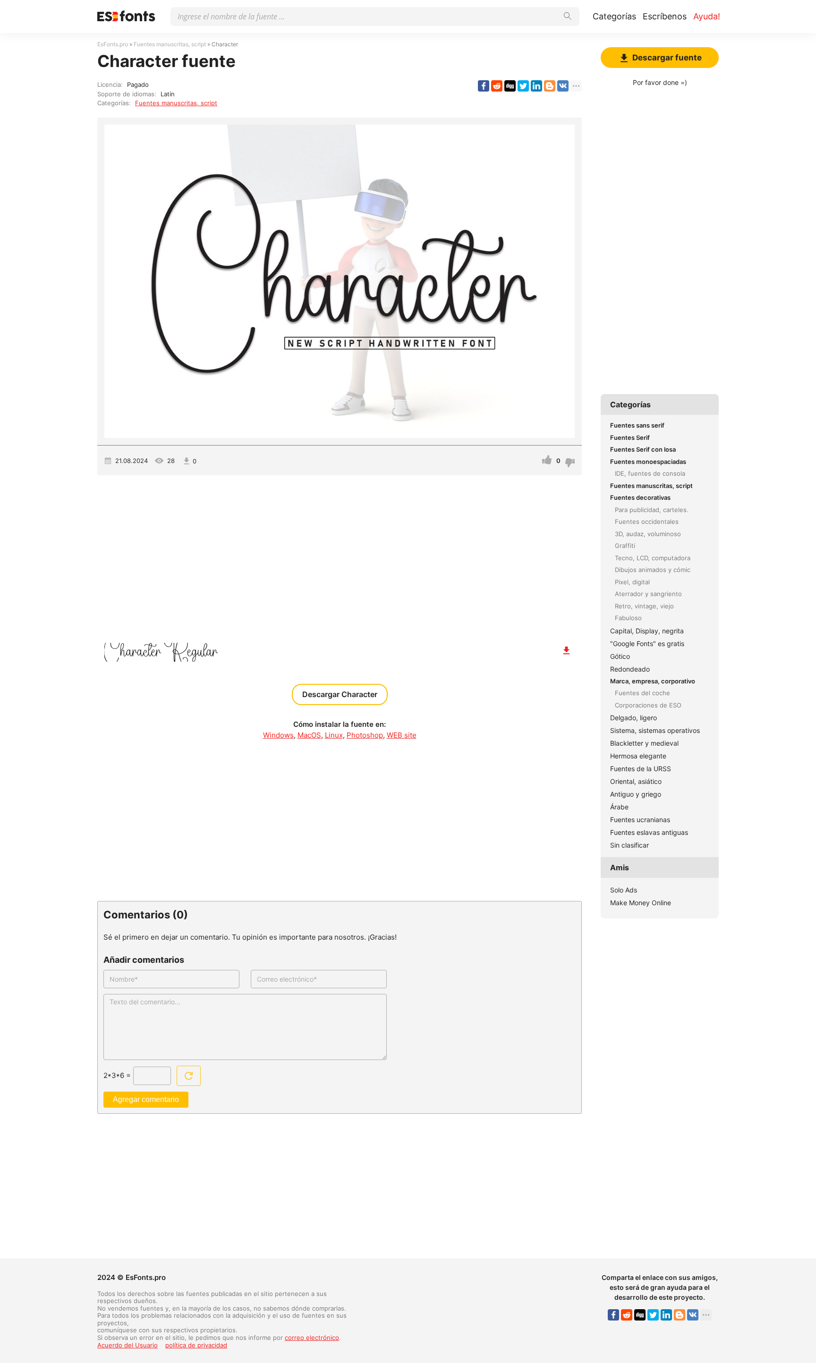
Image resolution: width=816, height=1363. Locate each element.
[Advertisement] (339, 555)
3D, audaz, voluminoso (648, 534)
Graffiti (625, 545)
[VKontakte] (563, 86)
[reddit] (496, 86)
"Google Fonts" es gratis (647, 643)
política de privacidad (196, 1345)
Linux (334, 735)
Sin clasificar (629, 845)
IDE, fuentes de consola (650, 473)
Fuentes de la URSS (640, 769)
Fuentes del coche (642, 693)
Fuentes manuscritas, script (176, 103)
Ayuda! (706, 16)
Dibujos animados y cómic (652, 569)
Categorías (614, 16)
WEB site (401, 735)
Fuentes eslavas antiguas (649, 832)
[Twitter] (523, 86)
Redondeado (630, 669)
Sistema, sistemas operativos (655, 730)
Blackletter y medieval (644, 743)
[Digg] (510, 86)
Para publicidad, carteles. (651, 509)
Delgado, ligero (633, 718)
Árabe (619, 807)
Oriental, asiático (636, 781)
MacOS (309, 735)
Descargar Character (339, 694)
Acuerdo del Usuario (127, 1345)
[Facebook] (483, 86)
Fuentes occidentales (647, 521)
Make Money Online (640, 903)
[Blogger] (549, 86)
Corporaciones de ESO (648, 705)
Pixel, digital (632, 582)
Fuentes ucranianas (640, 820)
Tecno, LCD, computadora (652, 558)
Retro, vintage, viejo (644, 606)
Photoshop (365, 735)
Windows (278, 735)
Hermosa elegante (638, 756)
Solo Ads (623, 890)
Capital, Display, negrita (647, 631)
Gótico (620, 656)
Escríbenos (665, 16)
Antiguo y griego (635, 794)
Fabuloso (628, 618)
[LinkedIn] (536, 86)
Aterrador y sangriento (648, 593)
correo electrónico (312, 1337)
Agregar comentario (146, 1099)
